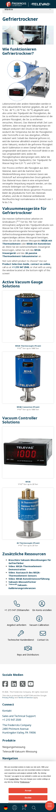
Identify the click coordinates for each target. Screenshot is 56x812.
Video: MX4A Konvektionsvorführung (29, 578)
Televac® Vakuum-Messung (19, 751)
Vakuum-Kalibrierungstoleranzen (22, 587)
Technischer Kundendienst (21, 639)
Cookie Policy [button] (14, 779)
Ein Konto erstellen (42, 610)
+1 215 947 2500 (20, 267)
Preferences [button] (25, 782)
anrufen (17, 610)
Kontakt (7, 710)
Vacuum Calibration (39, 624)
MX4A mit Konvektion (39, 243)
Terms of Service (25, 697)
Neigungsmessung (13, 747)
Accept (28, 790)
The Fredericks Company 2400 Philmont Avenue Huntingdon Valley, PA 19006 (19, 728)
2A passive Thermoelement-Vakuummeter (20, 255)
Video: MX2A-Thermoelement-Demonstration (25, 568)
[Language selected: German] (5, 807)
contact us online (40, 264)
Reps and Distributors (28, 654)
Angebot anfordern (16, 624)
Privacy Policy (8, 697)
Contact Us (43, 639)
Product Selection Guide (15, 264)
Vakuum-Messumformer (22, 581)
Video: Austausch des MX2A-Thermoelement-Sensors (24, 574)
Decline (28, 798)
